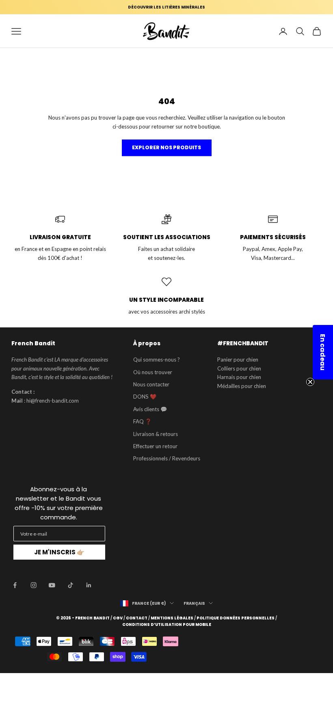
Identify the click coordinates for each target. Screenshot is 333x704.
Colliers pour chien (239, 368)
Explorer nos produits (166, 147)
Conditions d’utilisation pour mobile (166, 625)
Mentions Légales (172, 618)
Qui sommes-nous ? (156, 359)
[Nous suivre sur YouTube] (52, 585)
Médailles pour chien (241, 386)
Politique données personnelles (236, 618)
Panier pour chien (237, 359)
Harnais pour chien (239, 377)
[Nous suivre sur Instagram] (33, 585)
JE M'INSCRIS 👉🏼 (59, 552)
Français (194, 603)
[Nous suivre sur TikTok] (70, 585)
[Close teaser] (310, 382)
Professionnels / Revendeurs (166, 458)
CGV (118, 618)
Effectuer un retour (155, 446)
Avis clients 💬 (150, 409)
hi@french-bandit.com (52, 400)
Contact (136, 618)
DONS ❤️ (144, 396)
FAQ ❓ (142, 421)
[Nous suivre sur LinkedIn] (89, 585)
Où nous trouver (152, 372)
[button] (323, 352)
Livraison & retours (155, 434)
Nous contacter (151, 384)
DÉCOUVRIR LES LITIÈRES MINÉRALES (166, 7)
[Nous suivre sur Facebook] (15, 585)
